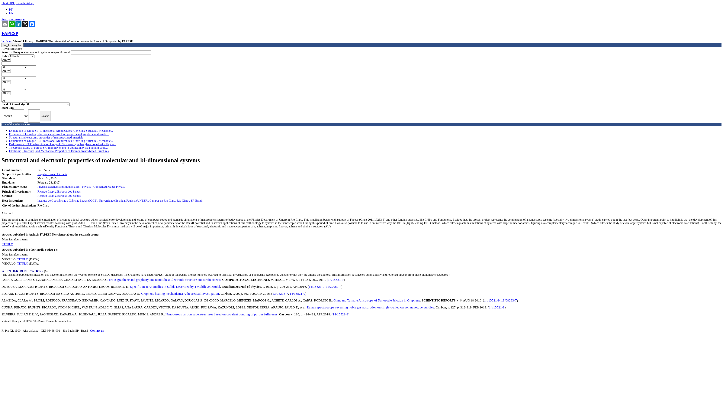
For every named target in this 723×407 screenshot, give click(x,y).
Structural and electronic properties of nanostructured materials (46, 137)
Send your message (13, 19)
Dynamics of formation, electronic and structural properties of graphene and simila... (59, 134)
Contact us (97, 330)
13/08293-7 (280, 293)
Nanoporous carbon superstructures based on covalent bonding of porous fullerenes (221, 314)
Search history (25, 3)
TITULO (7, 244)
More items (8, 239)
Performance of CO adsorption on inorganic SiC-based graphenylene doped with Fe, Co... (62, 144)
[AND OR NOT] (6, 59)
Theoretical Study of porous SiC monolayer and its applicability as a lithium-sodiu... (58, 147)
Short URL (8, 3)
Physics (86, 186)
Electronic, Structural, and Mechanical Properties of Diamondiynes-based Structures (59, 151)
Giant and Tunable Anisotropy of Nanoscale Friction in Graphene (376, 300)
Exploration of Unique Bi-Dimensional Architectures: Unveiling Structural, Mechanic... (61, 130)
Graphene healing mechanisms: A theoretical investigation (180, 293)
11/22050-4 (333, 286)
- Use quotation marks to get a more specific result (36, 52)
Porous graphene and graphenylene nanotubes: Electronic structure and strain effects (164, 280)
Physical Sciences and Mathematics (58, 186)
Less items (21, 239)
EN (11, 13)
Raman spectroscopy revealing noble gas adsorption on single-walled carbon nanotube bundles (370, 307)
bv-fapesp (7, 41)
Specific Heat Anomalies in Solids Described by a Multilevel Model (175, 286)
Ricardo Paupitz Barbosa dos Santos (59, 191)
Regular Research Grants (52, 174)
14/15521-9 (336, 280)
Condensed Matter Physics (109, 186)
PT (11, 9)
